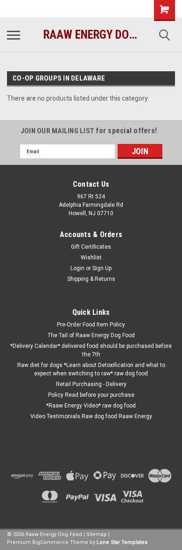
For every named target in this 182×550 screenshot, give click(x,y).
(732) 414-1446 (39, 9)
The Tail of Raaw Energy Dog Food (91, 335)
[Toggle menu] (13, 34)
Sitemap (96, 534)
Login (77, 268)
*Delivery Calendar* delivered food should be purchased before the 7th (91, 350)
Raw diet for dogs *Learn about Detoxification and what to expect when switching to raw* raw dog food (91, 369)
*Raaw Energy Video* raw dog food (91, 405)
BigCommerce (50, 542)
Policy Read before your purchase (91, 395)
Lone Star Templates (122, 542)
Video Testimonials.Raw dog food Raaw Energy (91, 416)
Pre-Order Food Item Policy (91, 324)
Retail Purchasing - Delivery (91, 384)
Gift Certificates (91, 247)
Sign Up (102, 268)
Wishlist (91, 257)
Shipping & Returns (91, 279)
